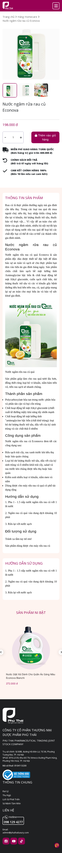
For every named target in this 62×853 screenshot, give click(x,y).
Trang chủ (9, 16)
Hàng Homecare (28, 16)
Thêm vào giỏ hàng (46, 137)
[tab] (10, 90)
